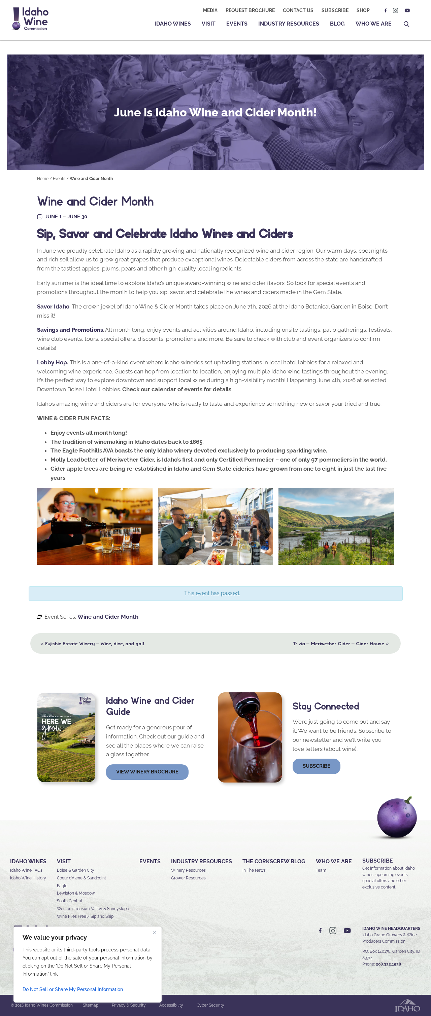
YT (407, 10)
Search (406, 24)
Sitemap (90, 1005)
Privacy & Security (129, 1005)
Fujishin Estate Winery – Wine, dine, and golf (92, 643)
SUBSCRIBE (377, 861)
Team (321, 870)
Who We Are (374, 24)
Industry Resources (288, 24)
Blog (337, 24)
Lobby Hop (52, 362)
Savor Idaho (53, 306)
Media (210, 10)
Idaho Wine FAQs (26, 870)
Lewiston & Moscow (76, 893)
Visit (209, 24)
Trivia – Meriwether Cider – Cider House (341, 643)
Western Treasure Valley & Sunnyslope (93, 908)
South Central (69, 901)
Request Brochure (250, 10)
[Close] (155, 932)
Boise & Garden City (75, 870)
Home (42, 178)
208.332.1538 (388, 964)
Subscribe (335, 10)
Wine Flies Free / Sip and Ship (85, 916)
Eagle (62, 885)
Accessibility (171, 1005)
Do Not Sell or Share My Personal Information (73, 989)
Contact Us (298, 10)
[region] (87, 965)
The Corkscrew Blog (273, 861)
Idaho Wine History (28, 878)
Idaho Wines (173, 24)
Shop (363, 10)
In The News (254, 870)
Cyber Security (210, 1005)
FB (386, 10)
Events (236, 24)
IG (395, 10)
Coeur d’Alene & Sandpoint (81, 878)
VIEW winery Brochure (147, 772)
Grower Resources (188, 878)
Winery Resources (188, 870)
